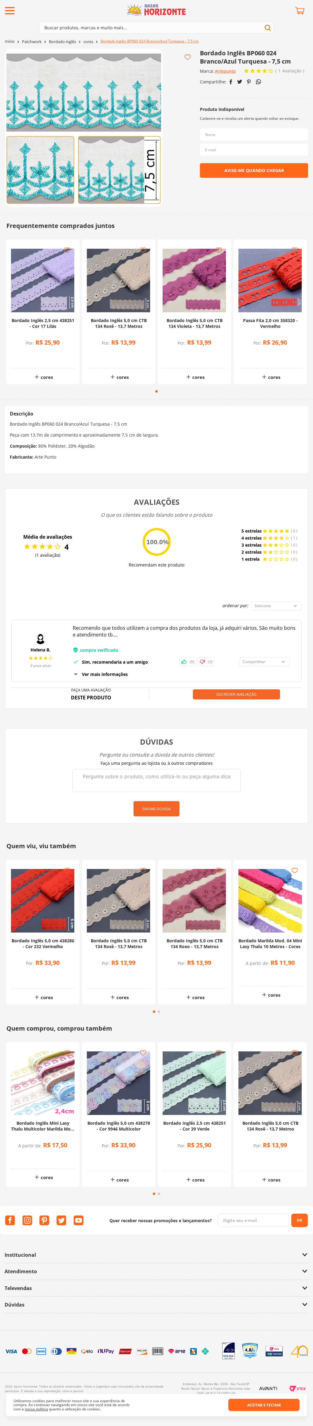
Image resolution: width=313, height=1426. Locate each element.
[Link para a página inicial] (10, 41)
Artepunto (225, 71)
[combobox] (156, 27)
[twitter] (239, 82)
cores (88, 41)
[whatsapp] (258, 81)
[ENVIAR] (254, 170)
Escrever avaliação (236, 694)
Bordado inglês (62, 41)
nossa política (36, 1409)
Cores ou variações (273, 975)
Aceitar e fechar (264, 1405)
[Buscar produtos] (268, 28)
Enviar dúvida (156, 809)
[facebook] (231, 81)
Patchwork (32, 41)
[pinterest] (249, 81)
